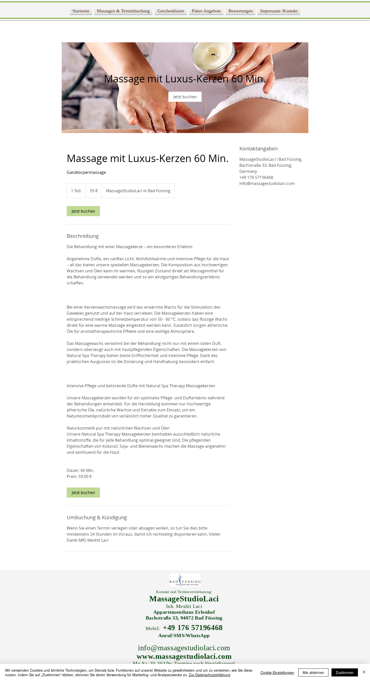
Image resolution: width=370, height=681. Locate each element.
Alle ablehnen (313, 672)
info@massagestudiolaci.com (184, 647)
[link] (185, 97)
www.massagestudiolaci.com (184, 656)
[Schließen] (364, 672)
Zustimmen (345, 672)
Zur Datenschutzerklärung (209, 674)
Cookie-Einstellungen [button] (277, 672)
